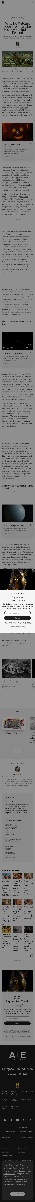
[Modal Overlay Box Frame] (17, 601)
